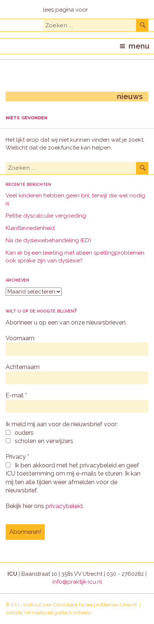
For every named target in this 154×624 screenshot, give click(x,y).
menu (139, 46)
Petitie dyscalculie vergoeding (46, 215)
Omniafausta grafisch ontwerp (58, 612)
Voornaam (20, 338)
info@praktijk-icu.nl (77, 581)
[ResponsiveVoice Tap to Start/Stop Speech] (65, 10)
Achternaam (23, 367)
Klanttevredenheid (30, 228)
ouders (23, 432)
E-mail (16, 395)
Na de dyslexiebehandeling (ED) (48, 240)
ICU (15, 605)
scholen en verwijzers (43, 441)
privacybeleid (64, 506)
